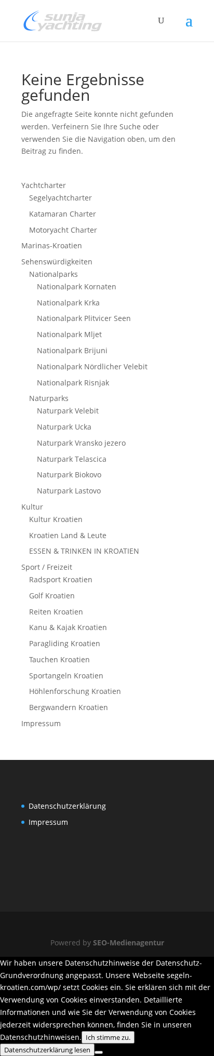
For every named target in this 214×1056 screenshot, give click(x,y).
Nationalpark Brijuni (72, 350)
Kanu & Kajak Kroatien (68, 627)
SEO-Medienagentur (128, 942)
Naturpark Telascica (71, 459)
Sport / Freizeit (46, 567)
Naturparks (49, 398)
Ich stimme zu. (108, 1037)
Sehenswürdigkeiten (56, 261)
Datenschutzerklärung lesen (47, 1049)
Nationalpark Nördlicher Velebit (92, 366)
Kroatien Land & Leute (67, 535)
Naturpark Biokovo (69, 474)
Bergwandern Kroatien (68, 707)
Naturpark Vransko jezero (81, 443)
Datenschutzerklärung (67, 806)
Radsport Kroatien (60, 579)
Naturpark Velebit (68, 411)
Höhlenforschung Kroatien (75, 691)
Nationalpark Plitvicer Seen (84, 318)
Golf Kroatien (52, 595)
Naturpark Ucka (64, 427)
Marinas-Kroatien (51, 245)
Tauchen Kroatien (59, 659)
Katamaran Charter (62, 214)
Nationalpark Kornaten (76, 286)
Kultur (32, 507)
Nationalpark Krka (68, 303)
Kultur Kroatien (56, 519)
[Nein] (99, 1052)
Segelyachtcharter (60, 198)
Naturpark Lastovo (69, 491)
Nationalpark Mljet (69, 334)
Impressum (41, 723)
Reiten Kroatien (56, 612)
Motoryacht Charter (63, 230)
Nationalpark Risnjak (73, 382)
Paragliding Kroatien (64, 643)
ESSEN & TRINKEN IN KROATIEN (84, 551)
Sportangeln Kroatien (66, 675)
